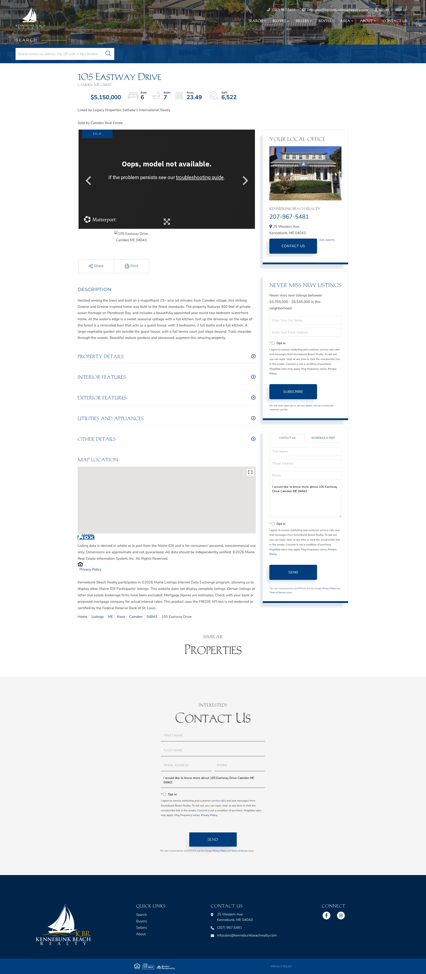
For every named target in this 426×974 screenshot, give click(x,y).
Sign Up (401, 10)
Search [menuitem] (256, 21)
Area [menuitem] (345, 21)
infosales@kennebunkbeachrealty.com (337, 10)
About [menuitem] (366, 21)
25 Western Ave (235, 917)
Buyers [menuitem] (279, 21)
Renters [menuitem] (326, 21)
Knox (121, 616)
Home (82, 616)
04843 (152, 616)
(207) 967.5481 (283, 10)
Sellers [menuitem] (302, 21)
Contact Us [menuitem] (395, 21)
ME (110, 616)
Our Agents (327, 240)
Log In (383, 10)
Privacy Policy (90, 569)
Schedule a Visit (323, 438)
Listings (97, 616)
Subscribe (293, 391)
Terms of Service (277, 592)
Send (293, 572)
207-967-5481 (289, 217)
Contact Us (293, 246)
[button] (108, 54)
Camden (136, 616)
